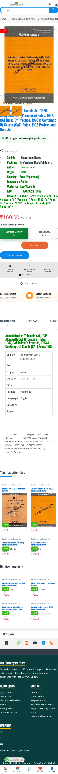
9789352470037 (34, 445)
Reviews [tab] (32, 321)
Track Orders (37, 696)
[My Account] (50, 4)
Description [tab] (7, 321)
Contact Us (5, 696)
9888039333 (11, 448)
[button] (55, 29)
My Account (6, 692)
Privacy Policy (7, 708)
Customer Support (9, 712)
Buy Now (34, 245)
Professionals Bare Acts (23, 18)
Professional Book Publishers (36, 162)
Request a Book (38, 700)
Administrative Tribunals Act (31, 448)
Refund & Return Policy (42, 704)
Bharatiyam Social (20, 750)
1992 (31, 441)
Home (3, 18)
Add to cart (16, 255)
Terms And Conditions (41, 716)
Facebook (5, 750)
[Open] (3, 4)
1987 (25, 441)
